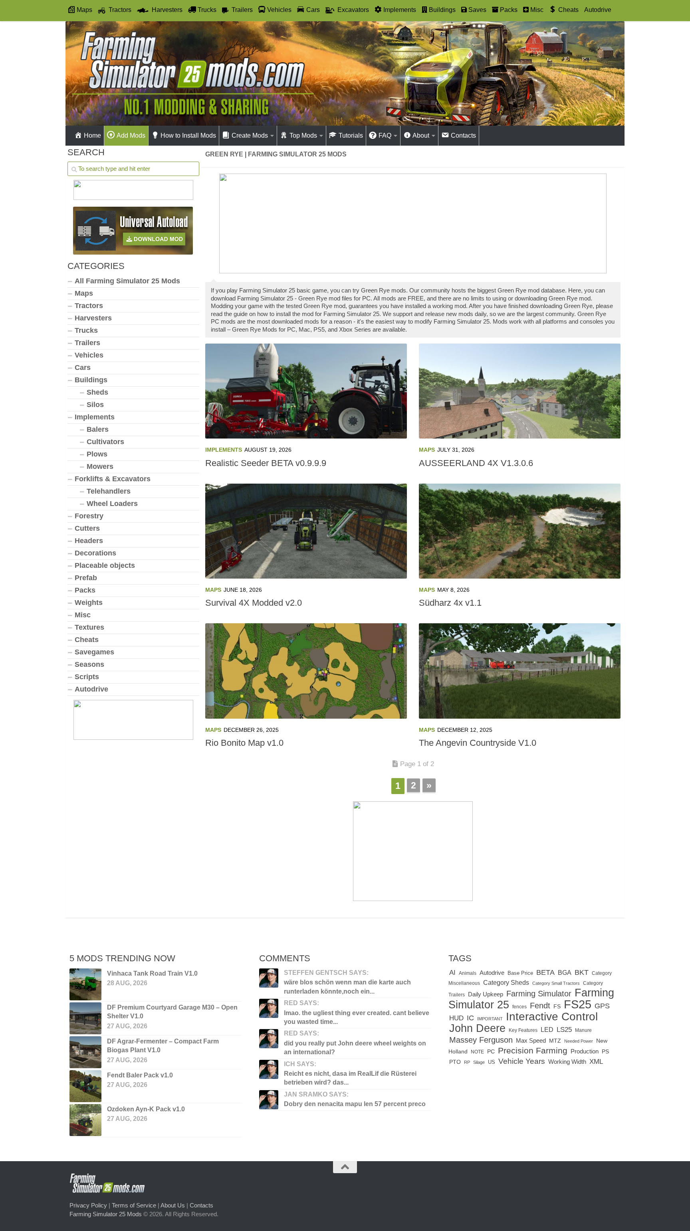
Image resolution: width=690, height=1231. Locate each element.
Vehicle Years (521, 1061)
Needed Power (578, 1041)
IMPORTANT (490, 1018)
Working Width (567, 1061)
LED (547, 1029)
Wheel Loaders (112, 504)
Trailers (87, 343)
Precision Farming (532, 1050)
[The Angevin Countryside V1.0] (520, 670)
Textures (89, 627)
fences (519, 1007)
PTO (455, 1062)
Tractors (89, 306)
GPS (602, 1006)
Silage (479, 1062)
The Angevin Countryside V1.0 (477, 743)
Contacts (201, 1205)
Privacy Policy (88, 1205)
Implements (223, 450)
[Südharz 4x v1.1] (520, 531)
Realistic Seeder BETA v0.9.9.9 (265, 463)
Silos (95, 405)
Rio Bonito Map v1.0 (244, 743)
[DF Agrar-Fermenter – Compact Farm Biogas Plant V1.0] (85, 1052)
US (491, 1062)
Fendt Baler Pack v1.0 (140, 1075)
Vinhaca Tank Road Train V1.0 (152, 973)
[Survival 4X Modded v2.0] (306, 531)
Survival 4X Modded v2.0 (253, 603)
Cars (83, 367)
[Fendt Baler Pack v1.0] (85, 1086)
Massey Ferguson (481, 1039)
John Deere (477, 1028)
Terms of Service (134, 1205)
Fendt (540, 1005)
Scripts (87, 677)
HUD (456, 1018)
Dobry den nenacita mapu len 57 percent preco (355, 1104)
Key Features (523, 1030)
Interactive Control (552, 1016)
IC (470, 1018)
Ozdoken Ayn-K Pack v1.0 (146, 1109)
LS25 (564, 1029)
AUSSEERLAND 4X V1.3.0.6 (476, 463)
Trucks (86, 330)
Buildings (91, 380)
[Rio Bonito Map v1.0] (306, 670)
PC (491, 1052)
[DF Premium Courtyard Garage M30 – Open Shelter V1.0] (85, 1018)
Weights (89, 603)
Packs (85, 590)
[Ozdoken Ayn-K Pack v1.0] (85, 1120)
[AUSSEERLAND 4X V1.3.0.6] (520, 391)
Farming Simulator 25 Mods (105, 1214)
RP (467, 1062)
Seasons (89, 664)
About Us (173, 1205)
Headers (89, 541)
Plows (97, 454)
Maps (427, 450)
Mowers (100, 466)
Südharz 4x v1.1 (450, 603)
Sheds (97, 392)
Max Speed (531, 1040)
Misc (83, 615)
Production (585, 1051)
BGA (564, 972)
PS (605, 1052)
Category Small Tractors (556, 983)
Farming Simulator (538, 993)
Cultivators (105, 442)
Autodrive (597, 9)
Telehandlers (109, 491)
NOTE (477, 1052)
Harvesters (93, 318)
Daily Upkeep (485, 994)
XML (596, 1061)
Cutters (87, 528)
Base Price (520, 973)
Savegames (94, 652)
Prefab (86, 578)
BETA (545, 972)
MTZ (555, 1040)
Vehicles (89, 355)
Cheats (87, 640)
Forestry (89, 516)
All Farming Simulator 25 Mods (127, 281)
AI (452, 972)
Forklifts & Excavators (113, 479)
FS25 (577, 1004)
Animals (467, 973)
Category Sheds (506, 982)
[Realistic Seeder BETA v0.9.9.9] (306, 391)
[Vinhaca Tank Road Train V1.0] (85, 984)
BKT (582, 972)
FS (557, 1006)
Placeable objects (105, 565)
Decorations (95, 553)
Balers (98, 429)
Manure (583, 1030)
